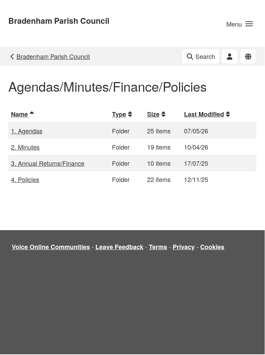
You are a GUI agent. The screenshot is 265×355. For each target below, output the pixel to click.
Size (153, 114)
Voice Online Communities (51, 246)
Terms (158, 246)
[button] (239, 23)
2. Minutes (25, 146)
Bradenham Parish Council (58, 20)
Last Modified (204, 114)
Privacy (184, 246)
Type (119, 114)
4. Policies (25, 179)
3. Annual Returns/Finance (47, 163)
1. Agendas (26, 130)
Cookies (212, 246)
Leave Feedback (119, 246)
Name (19, 114)
